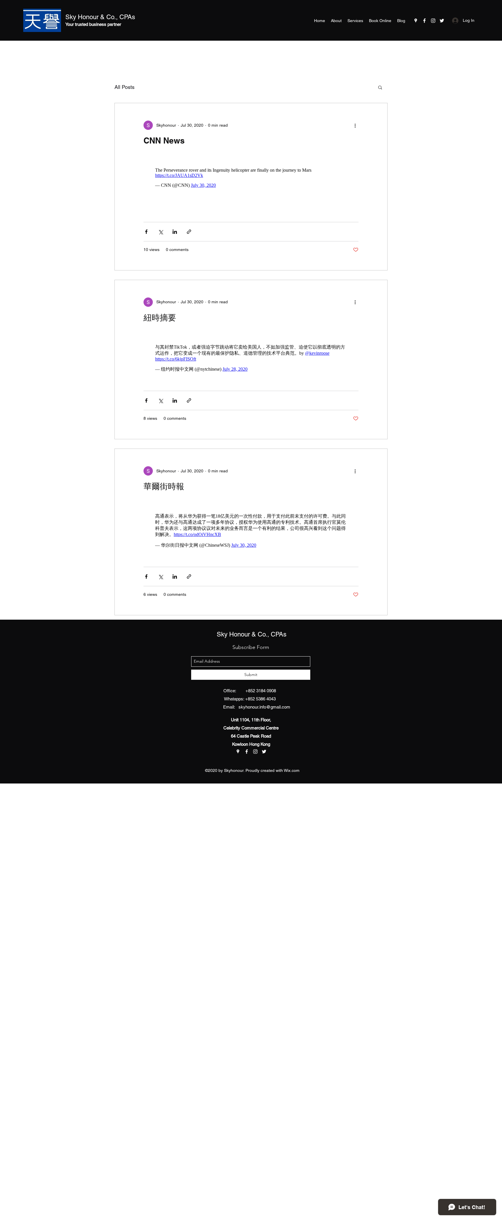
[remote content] (251, 175)
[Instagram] (433, 21)
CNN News (164, 140)
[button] (380, 88)
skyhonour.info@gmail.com (264, 698)
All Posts (124, 87)
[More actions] (355, 125)
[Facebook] (424, 21)
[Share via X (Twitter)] (160, 229)
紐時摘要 (160, 314)
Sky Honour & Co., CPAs (100, 17)
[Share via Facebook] (146, 229)
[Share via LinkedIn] (175, 229)
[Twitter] (442, 21)
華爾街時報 (164, 480)
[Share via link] (189, 229)
